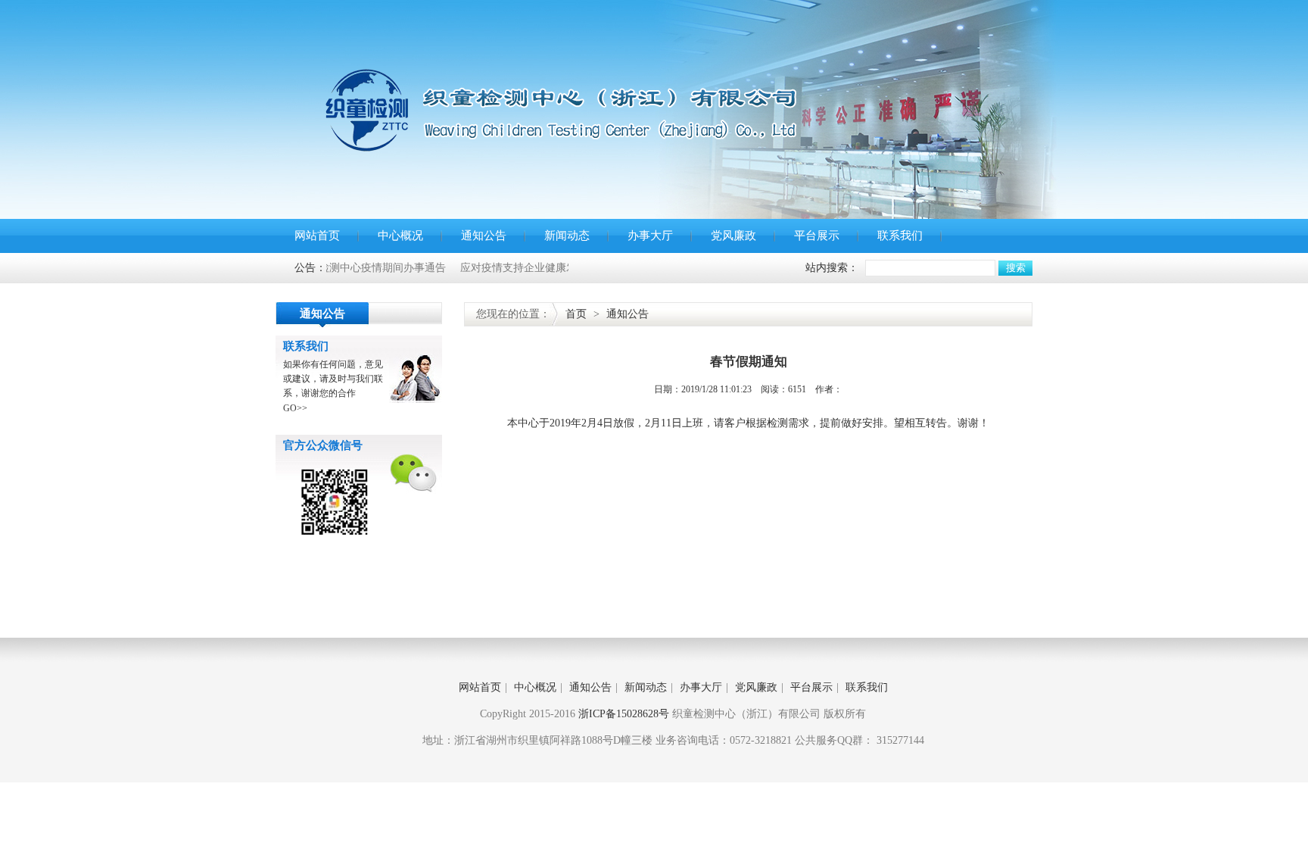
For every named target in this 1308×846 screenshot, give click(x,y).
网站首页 (317, 235)
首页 (576, 314)
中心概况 (400, 235)
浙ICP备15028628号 (623, 714)
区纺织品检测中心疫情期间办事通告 (340, 267)
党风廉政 (733, 235)
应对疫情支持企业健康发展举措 (514, 267)
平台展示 (816, 235)
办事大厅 (650, 235)
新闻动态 (567, 235)
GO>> (295, 408)
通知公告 (483, 235)
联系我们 (900, 235)
